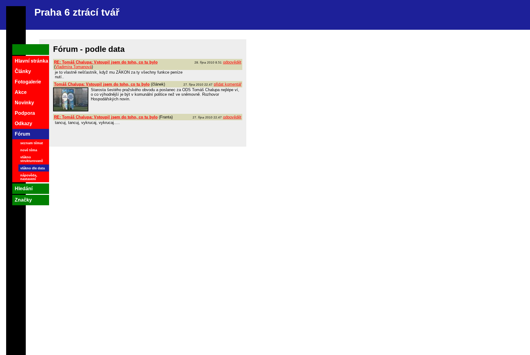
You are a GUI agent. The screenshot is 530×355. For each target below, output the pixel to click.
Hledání (24, 188)
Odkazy (23, 123)
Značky (23, 200)
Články (23, 71)
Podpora (25, 113)
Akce (21, 92)
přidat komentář (227, 84)
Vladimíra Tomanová (73, 66)
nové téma (28, 150)
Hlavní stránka (31, 61)
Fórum (22, 134)
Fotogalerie (28, 81)
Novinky (24, 102)
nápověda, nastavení (28, 177)
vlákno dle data (32, 168)
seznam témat (31, 143)
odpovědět (232, 62)
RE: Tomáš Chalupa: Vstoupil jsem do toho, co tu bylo (106, 62)
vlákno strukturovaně (31, 159)
